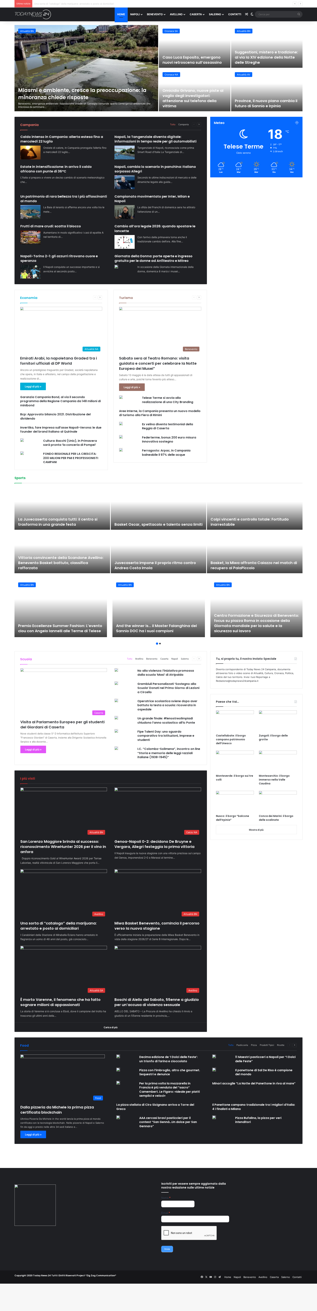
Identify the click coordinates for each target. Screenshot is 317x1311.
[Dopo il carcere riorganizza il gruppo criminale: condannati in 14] (267, 46)
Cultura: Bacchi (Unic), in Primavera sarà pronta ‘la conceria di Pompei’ (70, 443)
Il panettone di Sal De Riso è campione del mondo (263, 1072)
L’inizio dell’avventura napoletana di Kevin (154, 567)
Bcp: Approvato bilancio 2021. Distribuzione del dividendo (55, 416)
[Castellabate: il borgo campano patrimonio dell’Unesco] (235, 721)
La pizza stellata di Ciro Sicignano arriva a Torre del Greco (155, 1107)
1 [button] (157, 643)
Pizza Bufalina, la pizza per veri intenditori (258, 1120)
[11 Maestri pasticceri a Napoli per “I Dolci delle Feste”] (214, 1056)
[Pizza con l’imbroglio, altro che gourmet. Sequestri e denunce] (118, 1069)
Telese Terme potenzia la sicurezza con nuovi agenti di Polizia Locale (262, 101)
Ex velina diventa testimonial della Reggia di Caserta (167, 426)
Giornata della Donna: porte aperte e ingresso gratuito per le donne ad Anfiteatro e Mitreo (153, 258)
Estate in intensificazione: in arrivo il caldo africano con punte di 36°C (56, 169)
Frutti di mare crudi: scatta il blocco (50, 226)
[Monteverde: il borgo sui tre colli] (235, 761)
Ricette (280, 1045)
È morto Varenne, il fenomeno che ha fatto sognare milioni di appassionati (60, 1002)
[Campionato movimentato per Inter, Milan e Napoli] (124, 212)
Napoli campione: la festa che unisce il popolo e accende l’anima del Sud (254, 565)
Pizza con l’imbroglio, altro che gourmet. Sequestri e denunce (169, 1072)
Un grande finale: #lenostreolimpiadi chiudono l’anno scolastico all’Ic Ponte (166, 720)
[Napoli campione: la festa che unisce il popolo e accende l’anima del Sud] (255, 551)
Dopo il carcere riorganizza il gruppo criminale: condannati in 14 (265, 57)
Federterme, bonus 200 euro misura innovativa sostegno (169, 439)
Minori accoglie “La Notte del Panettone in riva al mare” (254, 1083)
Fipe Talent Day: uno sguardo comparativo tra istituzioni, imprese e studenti (165, 735)
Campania (183, 124)
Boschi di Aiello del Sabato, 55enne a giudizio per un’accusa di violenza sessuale (156, 1002)
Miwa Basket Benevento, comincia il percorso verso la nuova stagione (74, 3)
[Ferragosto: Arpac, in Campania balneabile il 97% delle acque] (121, 450)
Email (165, 1212)
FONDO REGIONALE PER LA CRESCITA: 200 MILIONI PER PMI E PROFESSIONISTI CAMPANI (70, 458)
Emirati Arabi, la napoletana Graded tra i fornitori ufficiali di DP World (58, 361)
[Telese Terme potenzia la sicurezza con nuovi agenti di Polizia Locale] (267, 89)
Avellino (176, 14)
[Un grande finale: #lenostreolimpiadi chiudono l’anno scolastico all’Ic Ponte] (116, 718)
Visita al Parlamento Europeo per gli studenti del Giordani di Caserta (62, 724)
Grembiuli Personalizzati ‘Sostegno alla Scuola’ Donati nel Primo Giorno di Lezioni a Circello (168, 688)
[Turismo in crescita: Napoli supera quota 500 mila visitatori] (194, 89)
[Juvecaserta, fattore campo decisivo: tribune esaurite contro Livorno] (62, 508)
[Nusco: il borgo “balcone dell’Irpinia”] (235, 801)
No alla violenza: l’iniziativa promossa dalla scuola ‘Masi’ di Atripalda (165, 673)
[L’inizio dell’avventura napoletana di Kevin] (158, 551)
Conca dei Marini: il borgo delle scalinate (276, 818)
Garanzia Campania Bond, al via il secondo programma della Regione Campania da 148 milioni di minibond (60, 401)
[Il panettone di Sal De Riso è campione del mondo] (214, 1069)
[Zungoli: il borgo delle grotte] (278, 721)
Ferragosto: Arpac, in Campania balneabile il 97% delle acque (166, 452)
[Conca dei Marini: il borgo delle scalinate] (278, 801)
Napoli (135, 14)
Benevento (155, 14)
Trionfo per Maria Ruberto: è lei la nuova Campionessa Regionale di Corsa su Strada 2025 (155, 519)
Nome (165, 1197)
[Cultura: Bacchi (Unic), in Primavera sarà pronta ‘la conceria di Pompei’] (22, 440)
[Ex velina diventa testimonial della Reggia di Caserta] (121, 423)
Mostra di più (256, 829)
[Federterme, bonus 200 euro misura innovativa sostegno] (121, 437)
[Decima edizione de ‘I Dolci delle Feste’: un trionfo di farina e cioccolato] (118, 1056)
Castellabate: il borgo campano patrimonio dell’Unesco (231, 739)
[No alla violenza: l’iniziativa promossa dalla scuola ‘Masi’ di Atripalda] (116, 670)
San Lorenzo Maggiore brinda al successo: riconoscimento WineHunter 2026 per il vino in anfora (63, 846)
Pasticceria (242, 1045)
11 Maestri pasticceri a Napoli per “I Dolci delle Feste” (265, 1059)
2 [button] (160, 643)
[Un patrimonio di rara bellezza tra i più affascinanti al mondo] (30, 212)
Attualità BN (243, 74)
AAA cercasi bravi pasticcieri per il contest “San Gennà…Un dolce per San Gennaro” (168, 1122)
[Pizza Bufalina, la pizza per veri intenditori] (214, 1117)
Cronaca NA (171, 31)
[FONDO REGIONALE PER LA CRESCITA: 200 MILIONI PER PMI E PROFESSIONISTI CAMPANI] (22, 453)
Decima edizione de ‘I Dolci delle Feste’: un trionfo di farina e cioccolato (168, 1059)
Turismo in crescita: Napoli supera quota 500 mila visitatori (194, 103)
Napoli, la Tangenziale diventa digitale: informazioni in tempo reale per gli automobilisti (155, 139)
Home (121, 14)
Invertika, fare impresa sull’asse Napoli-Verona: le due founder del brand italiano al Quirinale (60, 429)
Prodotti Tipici (267, 1045)
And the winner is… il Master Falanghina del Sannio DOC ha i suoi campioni (156, 628)
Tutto (172, 124)
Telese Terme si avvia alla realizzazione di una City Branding (167, 400)
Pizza (254, 1045)
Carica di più (111, 1027)
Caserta (196, 14)
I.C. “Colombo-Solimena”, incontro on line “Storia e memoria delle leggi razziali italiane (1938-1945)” (168, 753)
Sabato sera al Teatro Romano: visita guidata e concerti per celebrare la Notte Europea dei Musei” (158, 363)
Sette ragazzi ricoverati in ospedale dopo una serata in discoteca (190, 57)
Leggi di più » (33, 386)
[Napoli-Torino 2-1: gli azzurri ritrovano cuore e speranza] (30, 272)
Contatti (234, 14)
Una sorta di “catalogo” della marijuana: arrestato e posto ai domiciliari (58, 926)
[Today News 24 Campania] (32, 14)
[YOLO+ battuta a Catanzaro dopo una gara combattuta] (255, 508)
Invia (167, 1248)
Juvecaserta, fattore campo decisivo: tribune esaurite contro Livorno (61, 522)
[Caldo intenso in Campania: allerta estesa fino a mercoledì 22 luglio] (30, 152)
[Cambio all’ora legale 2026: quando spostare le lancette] (124, 242)
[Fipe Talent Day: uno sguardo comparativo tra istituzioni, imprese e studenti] (116, 731)
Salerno (215, 14)
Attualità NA (171, 74)
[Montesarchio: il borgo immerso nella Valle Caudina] (278, 761)
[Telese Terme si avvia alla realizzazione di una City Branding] (121, 397)
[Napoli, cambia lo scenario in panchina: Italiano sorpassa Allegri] (124, 182)
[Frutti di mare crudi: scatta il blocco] (30, 237)
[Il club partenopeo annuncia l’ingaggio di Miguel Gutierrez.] (62, 551)
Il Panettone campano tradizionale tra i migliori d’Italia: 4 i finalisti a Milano (253, 1107)
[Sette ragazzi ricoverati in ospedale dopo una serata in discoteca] (194, 46)
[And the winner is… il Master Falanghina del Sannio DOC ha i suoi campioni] (158, 608)
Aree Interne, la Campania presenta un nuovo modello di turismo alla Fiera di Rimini (160, 413)
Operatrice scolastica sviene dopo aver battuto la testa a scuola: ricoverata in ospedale (167, 705)
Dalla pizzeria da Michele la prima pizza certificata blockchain (57, 1110)
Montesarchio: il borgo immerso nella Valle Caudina (274, 779)
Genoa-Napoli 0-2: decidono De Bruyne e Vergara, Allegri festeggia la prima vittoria (154, 844)
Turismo (126, 297)
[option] (158, 68)
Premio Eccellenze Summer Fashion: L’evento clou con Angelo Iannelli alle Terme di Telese (60, 628)
